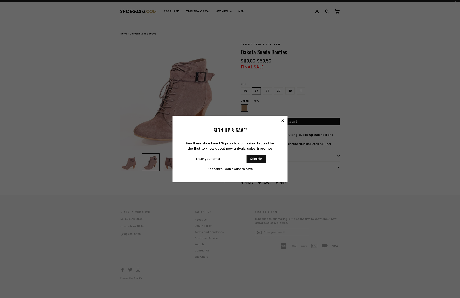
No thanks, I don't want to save (230, 169)
